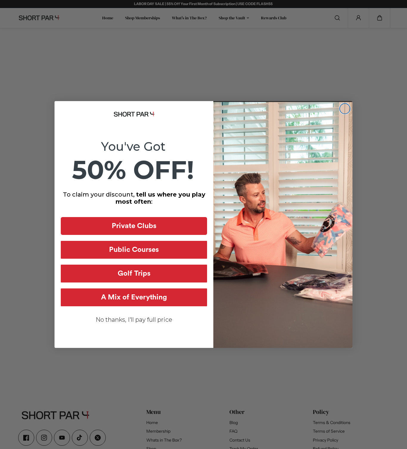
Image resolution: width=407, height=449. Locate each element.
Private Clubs (134, 226)
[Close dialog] (345, 108)
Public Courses (134, 249)
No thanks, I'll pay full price (134, 319)
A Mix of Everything (134, 297)
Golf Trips (134, 273)
